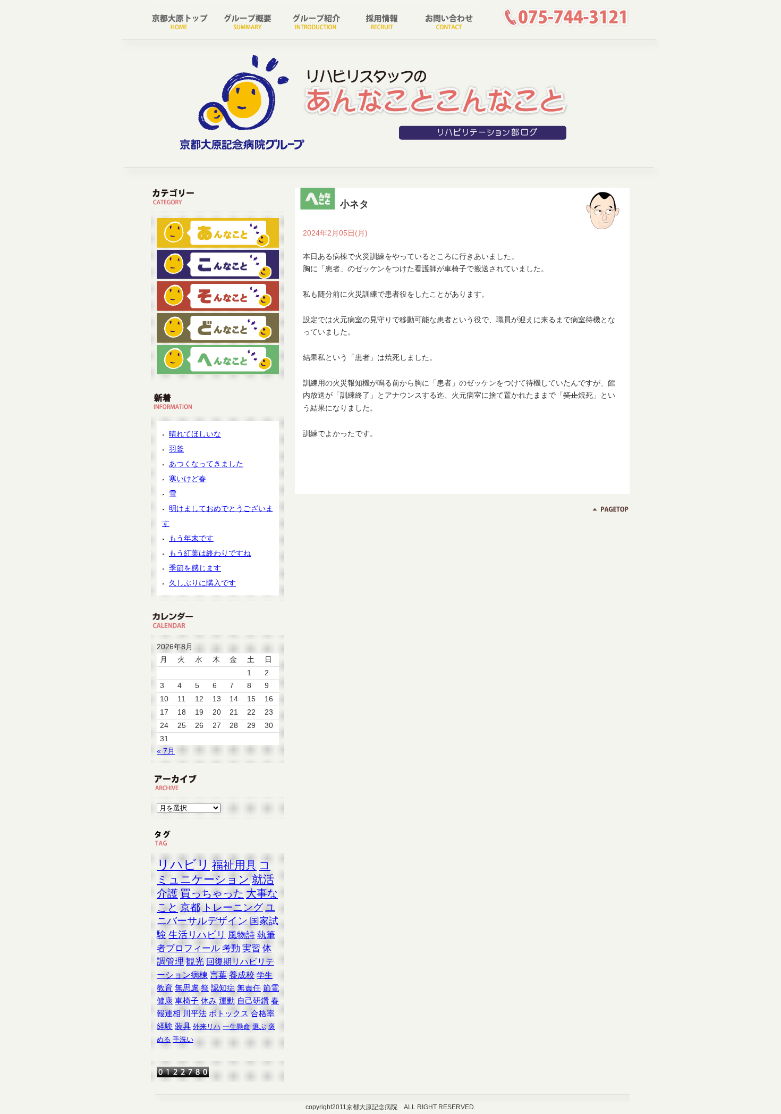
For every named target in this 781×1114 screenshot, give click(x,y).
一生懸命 (236, 1027)
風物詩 (241, 934)
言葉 (218, 974)
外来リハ (206, 1027)
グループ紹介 (313, 18)
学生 (265, 974)
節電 (271, 988)
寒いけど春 (187, 478)
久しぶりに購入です (202, 583)
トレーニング (232, 907)
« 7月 (166, 751)
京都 (190, 907)
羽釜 (176, 449)
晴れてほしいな (195, 434)
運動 (227, 1000)
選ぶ (259, 1027)
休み (209, 1000)
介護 (167, 893)
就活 (263, 879)
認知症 (223, 987)
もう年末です (191, 538)
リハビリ (183, 864)
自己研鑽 (253, 1000)
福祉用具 (234, 865)
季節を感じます (195, 568)
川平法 (195, 1013)
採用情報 (378, 18)
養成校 (241, 974)
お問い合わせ (443, 18)
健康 (165, 1000)
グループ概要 (248, 18)
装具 (183, 1026)
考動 (231, 948)
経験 (165, 1026)
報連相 (169, 1013)
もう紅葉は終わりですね (210, 553)
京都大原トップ (183, 18)
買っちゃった (212, 893)
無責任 (249, 987)
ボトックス (229, 1013)
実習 (251, 948)
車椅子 (187, 1000)
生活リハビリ (197, 934)
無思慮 (187, 987)
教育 (165, 987)
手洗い (183, 1039)
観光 (195, 962)
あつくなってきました (206, 463)
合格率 (263, 1013)
